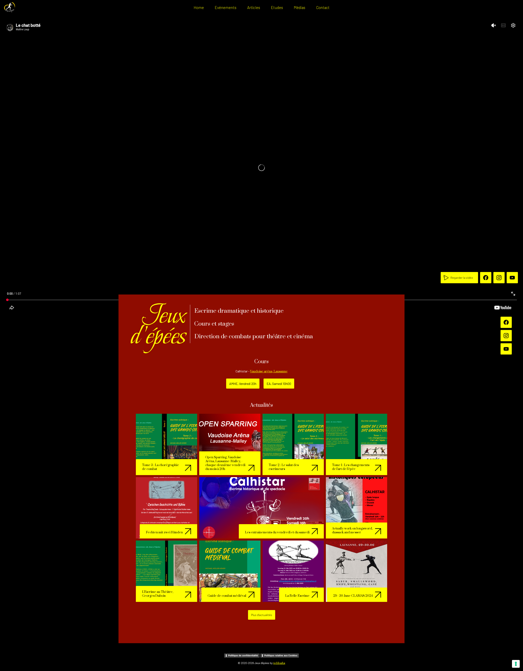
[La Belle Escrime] (293, 571)
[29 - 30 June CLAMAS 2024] (356, 571)
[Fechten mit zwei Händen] (166, 507)
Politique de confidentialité (243, 655)
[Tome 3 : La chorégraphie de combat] (166, 444)
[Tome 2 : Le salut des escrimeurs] (293, 444)
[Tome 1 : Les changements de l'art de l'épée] (356, 444)
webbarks (279, 663)
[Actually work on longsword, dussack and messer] (356, 507)
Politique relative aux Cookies (280, 655)
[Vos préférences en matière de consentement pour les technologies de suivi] (516, 664)
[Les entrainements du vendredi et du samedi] (261, 507)
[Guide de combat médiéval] (230, 571)
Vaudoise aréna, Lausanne (269, 371)
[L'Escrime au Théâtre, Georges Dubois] (166, 571)
